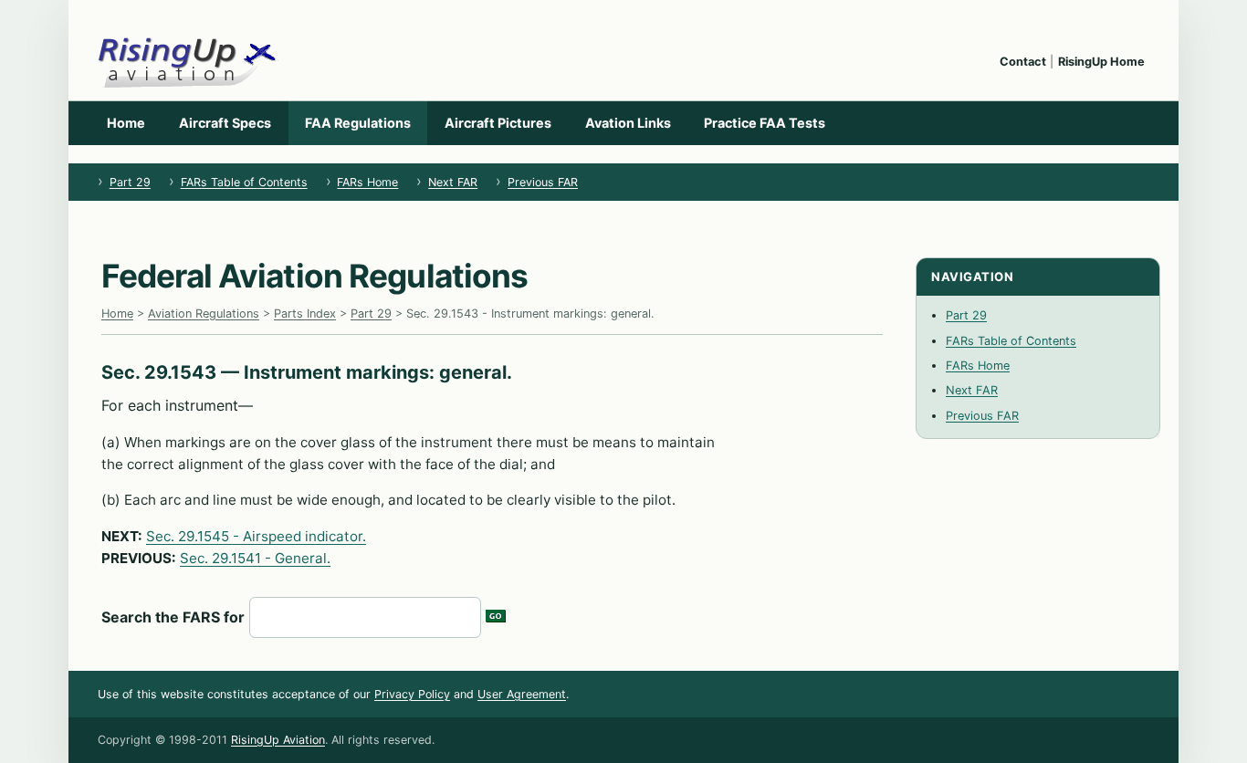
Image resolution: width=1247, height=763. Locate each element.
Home (126, 123)
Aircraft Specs (225, 123)
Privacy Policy (412, 694)
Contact (1023, 61)
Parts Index (305, 313)
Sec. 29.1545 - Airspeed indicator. (256, 536)
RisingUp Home (1101, 61)
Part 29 (130, 182)
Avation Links (628, 123)
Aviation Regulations (203, 313)
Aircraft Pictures (498, 123)
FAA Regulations (358, 123)
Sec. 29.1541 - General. (255, 558)
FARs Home (367, 182)
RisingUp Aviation (278, 740)
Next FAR (452, 182)
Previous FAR (543, 182)
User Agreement (521, 694)
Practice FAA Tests (764, 123)
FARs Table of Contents (244, 182)
